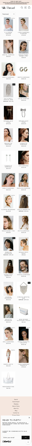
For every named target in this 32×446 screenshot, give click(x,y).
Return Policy (16, 406)
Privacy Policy (16, 415)
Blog (16, 410)
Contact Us (16, 412)
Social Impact (16, 401)
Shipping (16, 404)
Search (16, 399)
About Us (16, 408)
